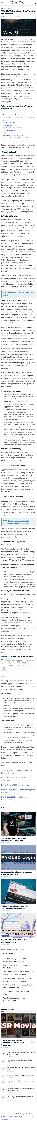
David (5, 17)
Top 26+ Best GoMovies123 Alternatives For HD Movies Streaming (20, 1089)
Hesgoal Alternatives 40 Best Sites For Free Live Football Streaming (21, 1053)
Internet (8, 8)
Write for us (29, 1116)
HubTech (4, 1116)
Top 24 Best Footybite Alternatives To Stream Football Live (20, 1082)
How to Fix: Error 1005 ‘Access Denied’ (15, 785)
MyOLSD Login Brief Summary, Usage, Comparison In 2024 (16, 873)
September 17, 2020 (15, 17)
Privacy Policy (13, 1116)
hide (19, 115)
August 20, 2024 (6, 876)
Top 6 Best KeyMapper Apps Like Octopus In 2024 (20, 1061)
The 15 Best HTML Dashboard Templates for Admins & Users (20, 1097)
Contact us (4, 1119)
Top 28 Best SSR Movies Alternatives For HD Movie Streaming (12, 1042)
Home (3, 8)
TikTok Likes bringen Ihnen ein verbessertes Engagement (13, 839)
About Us (21, 1116)
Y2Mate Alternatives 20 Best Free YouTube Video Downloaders (14, 907)
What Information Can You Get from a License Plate (21, 1068)
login (9, 949)
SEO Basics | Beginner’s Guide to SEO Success (20, 1075)
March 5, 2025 (6, 842)
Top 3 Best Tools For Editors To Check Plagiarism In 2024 (16, 941)
